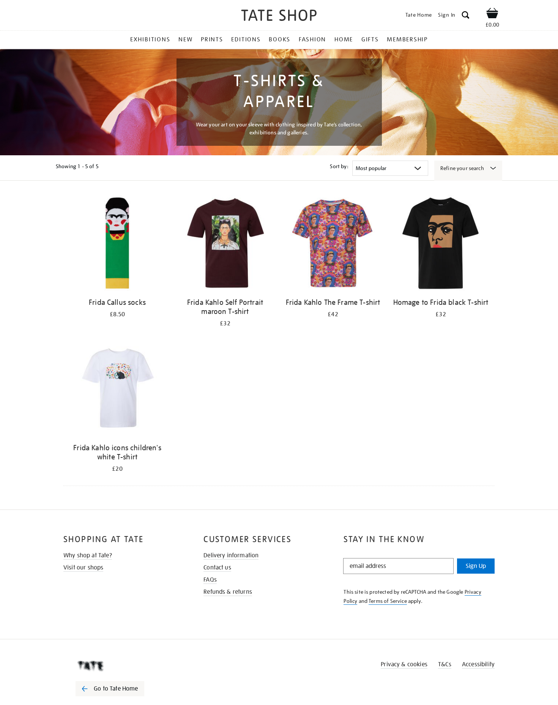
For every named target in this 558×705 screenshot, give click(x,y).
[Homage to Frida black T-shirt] (440, 244)
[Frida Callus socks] (117, 244)
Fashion (312, 39)
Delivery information (231, 555)
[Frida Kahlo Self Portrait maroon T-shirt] (225, 244)
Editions (245, 39)
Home (343, 39)
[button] (466, 16)
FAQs (210, 580)
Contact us (217, 567)
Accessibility (478, 664)
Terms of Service (388, 601)
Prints (212, 39)
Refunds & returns (227, 592)
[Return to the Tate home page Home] (279, 16)
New (185, 39)
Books (279, 39)
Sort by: (339, 166)
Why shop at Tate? (87, 555)
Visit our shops (83, 567)
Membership (407, 39)
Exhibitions (150, 39)
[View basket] (492, 14)
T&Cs (444, 664)
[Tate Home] (123, 666)
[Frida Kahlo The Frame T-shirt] (333, 244)
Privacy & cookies (404, 664)
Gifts (370, 39)
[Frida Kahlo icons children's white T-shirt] (117, 389)
